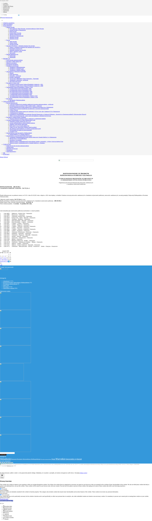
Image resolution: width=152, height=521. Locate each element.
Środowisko (13, 55)
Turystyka (7, 144)
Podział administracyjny (12, 54)
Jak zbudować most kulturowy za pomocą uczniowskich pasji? (25, 128)
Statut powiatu (13, 41)
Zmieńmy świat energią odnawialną (18, 124)
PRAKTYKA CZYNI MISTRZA (18, 138)
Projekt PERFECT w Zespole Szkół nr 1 (20, 134)
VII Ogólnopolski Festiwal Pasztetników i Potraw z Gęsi (24, 97)
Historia (11, 73)
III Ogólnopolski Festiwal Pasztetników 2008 (21, 91)
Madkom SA (10, 465)
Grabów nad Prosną (8, 6)
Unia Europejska (9, 101)
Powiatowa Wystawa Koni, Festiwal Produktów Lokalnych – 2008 (26, 85)
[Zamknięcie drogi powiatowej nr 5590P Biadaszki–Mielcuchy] (12, 380)
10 (1, 258)
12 (4, 258)
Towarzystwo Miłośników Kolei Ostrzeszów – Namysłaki (24, 78)
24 (1, 261)
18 (2, 259)
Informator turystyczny (12, 148)
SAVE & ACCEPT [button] (5, 497)
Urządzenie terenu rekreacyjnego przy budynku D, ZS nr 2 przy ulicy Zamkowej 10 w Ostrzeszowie (35, 111)
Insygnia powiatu (14, 44)
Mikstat (5, 12)
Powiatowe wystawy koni (12, 83)
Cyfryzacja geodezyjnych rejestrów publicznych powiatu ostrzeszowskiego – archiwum (31, 104)
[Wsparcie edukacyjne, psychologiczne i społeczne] (15, 433)
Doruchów (6, 4)
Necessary (4, 489)
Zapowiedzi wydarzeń (8, 288)
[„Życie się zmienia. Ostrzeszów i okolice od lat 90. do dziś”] (15, 416)
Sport (4, 285)
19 (4, 259)
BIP (4, 153)
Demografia (12, 57)
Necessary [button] (2, 487)
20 (5, 259)
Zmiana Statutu (13, 43)
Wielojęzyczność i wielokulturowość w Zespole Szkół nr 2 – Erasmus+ (27, 143)
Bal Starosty (9, 98)
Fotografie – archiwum (15, 75)
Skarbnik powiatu (14, 38)
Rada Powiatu (13, 31)
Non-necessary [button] (3, 493)
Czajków (5, 3)
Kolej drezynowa (14, 74)
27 (5, 261)
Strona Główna (8, 23)
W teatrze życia (13, 131)
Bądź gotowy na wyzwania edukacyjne (19, 125)
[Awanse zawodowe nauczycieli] (15, 451)
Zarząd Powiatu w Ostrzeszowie (18, 30)
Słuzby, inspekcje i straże (16, 51)
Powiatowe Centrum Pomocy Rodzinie (16, 117)
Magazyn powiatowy (11, 63)
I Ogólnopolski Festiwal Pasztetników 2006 (20, 88)
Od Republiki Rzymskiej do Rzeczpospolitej (21, 130)
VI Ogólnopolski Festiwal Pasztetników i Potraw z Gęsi (23, 95)
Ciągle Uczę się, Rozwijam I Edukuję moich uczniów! (23, 127)
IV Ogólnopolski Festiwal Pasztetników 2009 (21, 93)
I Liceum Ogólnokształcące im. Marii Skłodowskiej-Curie (20, 120)
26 (4, 261)
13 (5, 258)
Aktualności (7, 24)
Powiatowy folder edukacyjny (13, 61)
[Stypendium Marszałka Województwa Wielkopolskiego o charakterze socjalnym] (15, 327)
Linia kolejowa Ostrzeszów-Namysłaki (16, 71)
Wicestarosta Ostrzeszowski (16, 36)
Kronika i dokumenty (15, 77)
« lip (1, 264)
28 (7, 261)
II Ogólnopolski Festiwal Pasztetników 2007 (21, 90)
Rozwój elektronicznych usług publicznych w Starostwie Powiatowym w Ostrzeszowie (31, 107)
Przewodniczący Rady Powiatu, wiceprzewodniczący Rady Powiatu (27, 28)
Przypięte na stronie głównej (10, 284)
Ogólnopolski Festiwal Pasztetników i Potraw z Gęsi (19, 87)
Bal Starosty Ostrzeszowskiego (17, 100)
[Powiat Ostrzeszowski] (6, 17)
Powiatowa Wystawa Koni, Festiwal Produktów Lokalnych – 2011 (26, 84)
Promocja (6, 58)
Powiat (8, 40)
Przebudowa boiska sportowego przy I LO (20, 121)
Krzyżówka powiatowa (12, 64)
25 (2, 261)
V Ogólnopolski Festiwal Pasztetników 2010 (21, 94)
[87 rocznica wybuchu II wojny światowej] (15, 309)
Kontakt (6, 154)
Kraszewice (6, 9)
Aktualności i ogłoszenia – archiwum (19, 80)
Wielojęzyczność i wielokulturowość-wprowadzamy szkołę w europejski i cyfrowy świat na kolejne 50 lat (36, 141)
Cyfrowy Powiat (14, 110)
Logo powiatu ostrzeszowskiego (14, 60)
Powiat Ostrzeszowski (11, 103)
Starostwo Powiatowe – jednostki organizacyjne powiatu (20, 45)
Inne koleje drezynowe (15, 81)
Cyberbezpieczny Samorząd (17, 113)
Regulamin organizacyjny (16, 48)
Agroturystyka (10, 147)
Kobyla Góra (6, 7)
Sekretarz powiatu (14, 37)
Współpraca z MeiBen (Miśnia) (17, 70)
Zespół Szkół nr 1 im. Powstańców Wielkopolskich (19, 133)
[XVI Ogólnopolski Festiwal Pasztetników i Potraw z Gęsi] (15, 362)
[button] (6, 500)
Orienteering (9, 150)
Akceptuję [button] (77, 473)
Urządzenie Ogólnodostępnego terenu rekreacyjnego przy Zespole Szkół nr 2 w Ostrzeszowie (33, 137)
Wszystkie (5, 286)
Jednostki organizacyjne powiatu (18, 50)
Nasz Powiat (7, 26)
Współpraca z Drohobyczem (17, 68)
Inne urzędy (12, 53)
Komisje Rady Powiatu (15, 33)
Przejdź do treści (4, 499)
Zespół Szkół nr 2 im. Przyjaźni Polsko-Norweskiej (19, 135)
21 (7, 259)
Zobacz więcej (83, 473)
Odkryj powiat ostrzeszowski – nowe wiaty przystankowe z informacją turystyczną (30, 115)
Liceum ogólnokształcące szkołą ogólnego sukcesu (22, 123)
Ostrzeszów (6, 10)
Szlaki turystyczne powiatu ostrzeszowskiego (17, 145)
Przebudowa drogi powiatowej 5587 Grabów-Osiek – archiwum (26, 105)
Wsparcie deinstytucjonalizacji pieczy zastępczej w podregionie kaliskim (28, 118)
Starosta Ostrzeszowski (15, 34)
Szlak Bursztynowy (11, 151)
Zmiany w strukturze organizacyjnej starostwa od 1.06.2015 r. (25, 47)
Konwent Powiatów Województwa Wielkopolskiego (16, 282)
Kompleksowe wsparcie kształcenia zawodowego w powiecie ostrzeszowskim (29, 108)
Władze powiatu (10, 27)
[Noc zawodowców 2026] (15, 398)
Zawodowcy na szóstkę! (16, 140)
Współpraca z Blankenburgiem (17, 67)
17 (1, 259)
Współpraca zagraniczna (12, 65)
